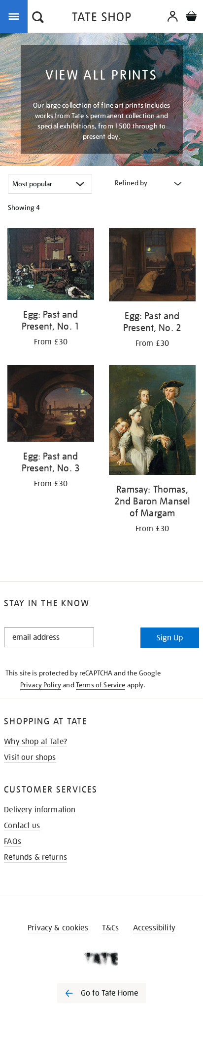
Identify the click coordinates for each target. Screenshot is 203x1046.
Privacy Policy (40, 684)
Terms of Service (101, 684)
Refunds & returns (35, 857)
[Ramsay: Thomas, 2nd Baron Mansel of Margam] (152, 421)
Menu (16, 16)
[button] (38, 18)
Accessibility (154, 928)
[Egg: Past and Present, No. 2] (152, 266)
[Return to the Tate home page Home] (101, 18)
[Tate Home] (101, 958)
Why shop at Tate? (35, 742)
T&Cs (110, 928)
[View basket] (191, 17)
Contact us (22, 826)
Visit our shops (30, 757)
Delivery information (39, 810)
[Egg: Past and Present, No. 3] (50, 405)
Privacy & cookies (58, 928)
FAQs (12, 841)
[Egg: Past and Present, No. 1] (50, 265)
